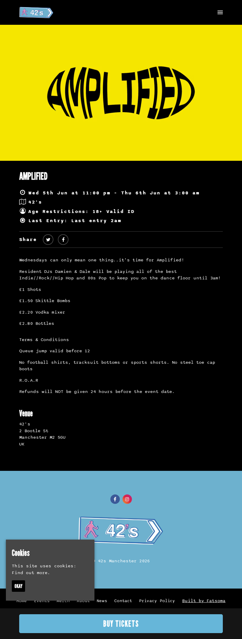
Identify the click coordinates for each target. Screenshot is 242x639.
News (102, 600)
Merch (63, 600)
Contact (123, 600)
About (83, 600)
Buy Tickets (121, 624)
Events (42, 600)
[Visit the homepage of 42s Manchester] (36, 12)
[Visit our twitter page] (48, 240)
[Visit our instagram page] (127, 499)
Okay (18, 586)
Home (22, 600)
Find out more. (31, 572)
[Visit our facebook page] (63, 240)
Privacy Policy (157, 600)
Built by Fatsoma (203, 600)
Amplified (33, 176)
